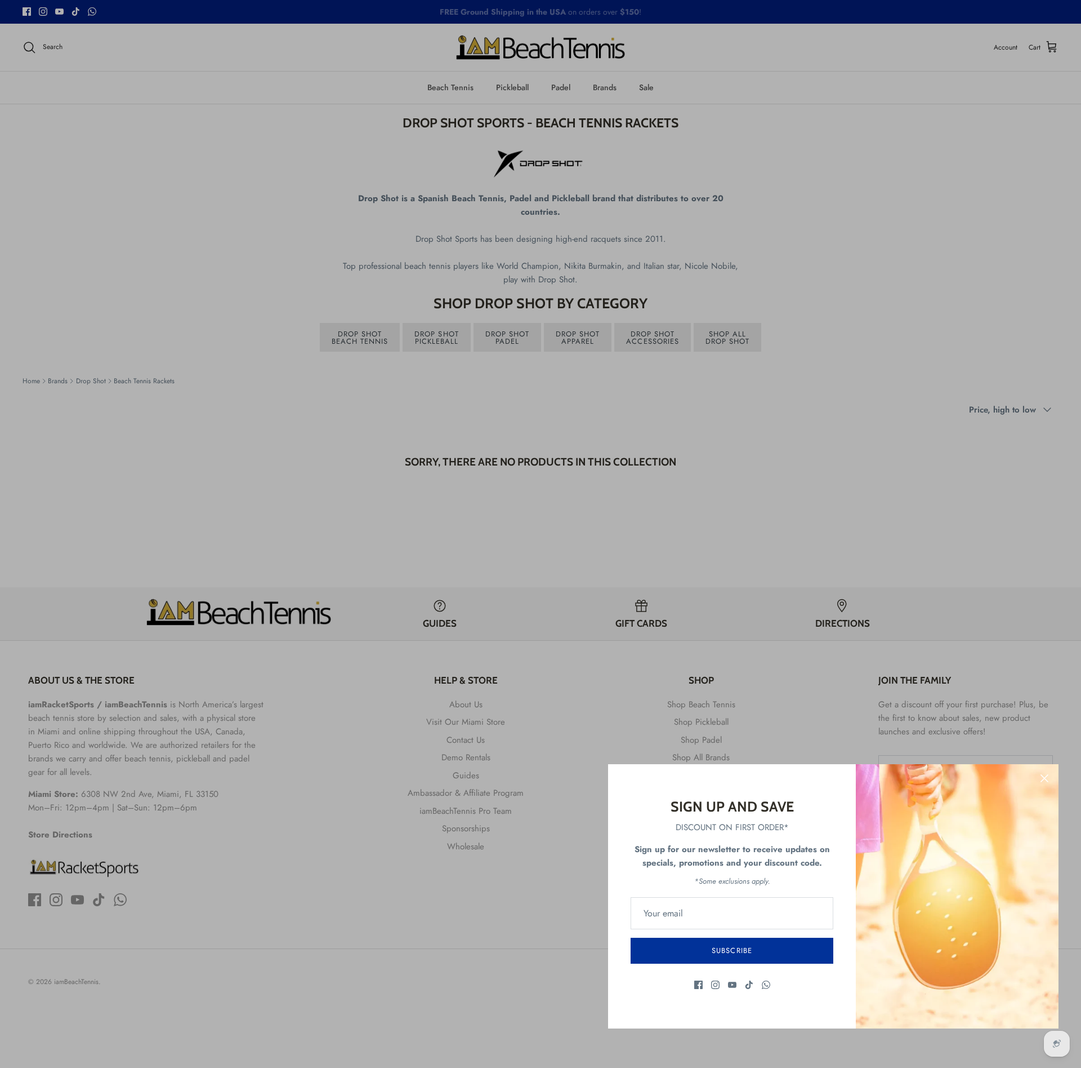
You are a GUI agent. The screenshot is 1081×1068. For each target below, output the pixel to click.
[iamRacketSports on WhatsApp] (766, 985)
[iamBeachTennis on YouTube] (732, 985)
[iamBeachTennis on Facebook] (698, 985)
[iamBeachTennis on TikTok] (749, 985)
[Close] (1044, 778)
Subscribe (732, 950)
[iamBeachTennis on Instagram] (715, 985)
